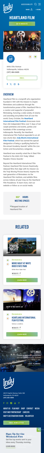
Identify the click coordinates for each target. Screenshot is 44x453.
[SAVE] (35, 57)
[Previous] (33, 48)
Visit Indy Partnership (12, 412)
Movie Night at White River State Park (21, 265)
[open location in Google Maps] (22, 207)
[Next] (37, 48)
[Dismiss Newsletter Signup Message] (39, 430)
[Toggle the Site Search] (35, 4)
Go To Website (22, 24)
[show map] (30, 57)
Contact (30, 408)
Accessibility (27, 4)
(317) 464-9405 (13, 72)
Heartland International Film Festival (24, 319)
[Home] (7, 8)
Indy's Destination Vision (13, 416)
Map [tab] (18, 197)
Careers (26, 412)
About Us (6, 408)
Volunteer (29, 416)
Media (37, 408)
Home (38, 9)
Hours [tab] (25, 197)
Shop (23, 408)
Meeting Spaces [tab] (22, 200)
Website (15, 273)
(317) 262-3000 (8, 398)
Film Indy (15, 408)
